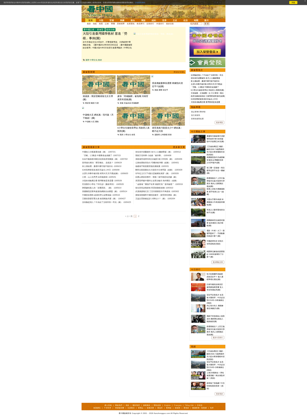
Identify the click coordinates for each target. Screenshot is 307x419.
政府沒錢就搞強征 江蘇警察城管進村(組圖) (208, 96)
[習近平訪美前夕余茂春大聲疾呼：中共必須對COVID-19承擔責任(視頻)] (198, 295)
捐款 (127, 405)
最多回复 (170, 24)
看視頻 (186, 408)
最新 (89, 24)
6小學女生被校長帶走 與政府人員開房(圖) (207, 90)
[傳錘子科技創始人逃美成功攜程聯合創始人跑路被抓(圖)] (198, 316)
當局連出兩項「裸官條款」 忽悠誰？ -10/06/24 (102, 163)
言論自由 (127, 103)
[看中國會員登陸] (207, 62)
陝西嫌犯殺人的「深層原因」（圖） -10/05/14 (101, 188)
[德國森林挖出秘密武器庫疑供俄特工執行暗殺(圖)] (198, 220)
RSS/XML (179, 72)
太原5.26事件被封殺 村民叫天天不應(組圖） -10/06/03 (105, 173)
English (167, 405)
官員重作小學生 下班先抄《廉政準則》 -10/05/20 (103, 184)
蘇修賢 (100, 29)
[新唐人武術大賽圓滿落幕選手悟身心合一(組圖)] (198, 189)
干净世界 (107, 408)
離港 (93, 103)
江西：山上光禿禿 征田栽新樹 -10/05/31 (99, 177)
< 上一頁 (129, 216)
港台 (133, 20)
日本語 (199, 405)
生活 (185, 20)
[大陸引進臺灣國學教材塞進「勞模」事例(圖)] (153, 34)
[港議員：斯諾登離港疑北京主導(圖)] (99, 77)
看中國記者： (89, 29)
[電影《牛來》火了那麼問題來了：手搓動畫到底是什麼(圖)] (198, 231)
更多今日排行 (218, 337)
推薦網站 (97, 408)
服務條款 (146, 405)
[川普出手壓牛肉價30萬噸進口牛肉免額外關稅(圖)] (198, 199)
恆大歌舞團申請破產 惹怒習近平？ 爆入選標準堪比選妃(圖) (215, 276)
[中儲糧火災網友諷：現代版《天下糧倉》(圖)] (99, 108)
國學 (87, 60)
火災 (93, 122)
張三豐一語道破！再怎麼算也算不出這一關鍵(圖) (216, 170)
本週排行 (160, 24)
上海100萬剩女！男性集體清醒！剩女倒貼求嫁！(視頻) (216, 375)
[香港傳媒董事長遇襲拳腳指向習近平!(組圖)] (168, 77)
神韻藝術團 (119, 408)
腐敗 (97, 122)
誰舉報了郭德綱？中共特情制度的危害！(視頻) (216, 386)
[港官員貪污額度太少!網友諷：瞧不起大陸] (168, 108)
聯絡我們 (118, 405)
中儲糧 (88, 122)
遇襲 (160, 90)
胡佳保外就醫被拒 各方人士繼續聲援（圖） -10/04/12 (158, 152)
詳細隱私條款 (140, 2)
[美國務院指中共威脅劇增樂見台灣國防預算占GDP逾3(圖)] (198, 157)
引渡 (97, 103)
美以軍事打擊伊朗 (198, 112)
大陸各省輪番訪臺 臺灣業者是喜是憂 (205, 102)
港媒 (156, 90)
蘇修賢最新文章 (91, 147)
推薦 (101, 24)
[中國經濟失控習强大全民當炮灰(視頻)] (198, 241)
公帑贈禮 (164, 135)
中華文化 (94, 60)
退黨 (121, 103)
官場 (111, 20)
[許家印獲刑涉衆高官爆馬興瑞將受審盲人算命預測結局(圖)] (198, 284)
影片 (206, 20)
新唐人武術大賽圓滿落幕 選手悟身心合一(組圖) (216, 191)
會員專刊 (140, 24)
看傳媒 (168, 408)
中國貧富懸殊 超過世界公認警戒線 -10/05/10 (101, 195)
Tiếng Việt (189, 405)
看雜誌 (140, 408)
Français (178, 405)
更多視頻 (219, 394)
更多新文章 (179, 147)
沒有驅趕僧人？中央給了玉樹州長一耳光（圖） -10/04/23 (106, 202)
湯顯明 (157, 135)
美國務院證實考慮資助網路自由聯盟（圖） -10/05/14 (104, 191)
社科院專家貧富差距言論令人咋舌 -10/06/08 (100, 170)
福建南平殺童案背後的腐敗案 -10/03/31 (152, 166)
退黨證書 (150, 408)
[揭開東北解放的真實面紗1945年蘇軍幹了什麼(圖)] (198, 251)
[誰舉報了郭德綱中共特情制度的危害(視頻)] (198, 383)
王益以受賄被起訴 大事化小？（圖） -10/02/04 (155, 199)
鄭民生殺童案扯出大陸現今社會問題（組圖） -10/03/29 (158, 170)
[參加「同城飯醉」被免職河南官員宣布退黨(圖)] (133, 77)
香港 (170, 135)
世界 (164, 20)
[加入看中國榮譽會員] (207, 28)
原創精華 (121, 24)
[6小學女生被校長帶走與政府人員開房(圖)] (133, 108)
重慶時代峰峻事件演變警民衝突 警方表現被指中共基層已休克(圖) (216, 138)
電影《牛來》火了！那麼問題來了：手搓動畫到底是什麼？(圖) (216, 233)
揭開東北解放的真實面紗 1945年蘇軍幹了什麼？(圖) (216, 254)
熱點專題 (196, 107)
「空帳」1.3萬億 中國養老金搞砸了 (205, 87)
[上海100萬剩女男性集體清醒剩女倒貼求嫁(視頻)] (198, 373)
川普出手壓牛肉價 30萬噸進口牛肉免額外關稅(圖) (216, 202)
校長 (133, 135)
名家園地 (130, 24)
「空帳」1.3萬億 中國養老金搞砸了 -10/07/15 (101, 155)
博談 (143, 20)
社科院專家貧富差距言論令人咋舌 (204, 99)
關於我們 (136, 405)
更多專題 (219, 122)
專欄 (113, 24)
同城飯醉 (135, 103)
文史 (175, 20)
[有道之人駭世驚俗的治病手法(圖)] (198, 210)
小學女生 (127, 135)
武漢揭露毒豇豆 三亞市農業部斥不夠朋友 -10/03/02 (157, 191)
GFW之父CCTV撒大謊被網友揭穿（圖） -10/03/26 (157, 173)
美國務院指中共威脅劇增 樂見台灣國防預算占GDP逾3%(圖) (216, 160)
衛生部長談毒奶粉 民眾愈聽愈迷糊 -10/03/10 (154, 188)
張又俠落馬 (195, 115)
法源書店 (131, 408)
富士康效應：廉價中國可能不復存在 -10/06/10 (101, 166)
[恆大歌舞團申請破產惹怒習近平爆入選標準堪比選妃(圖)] (198, 274)
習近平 (165, 90)
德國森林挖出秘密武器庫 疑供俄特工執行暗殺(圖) (216, 223)
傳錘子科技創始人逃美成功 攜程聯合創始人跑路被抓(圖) (216, 318)
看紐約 (160, 408)
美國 (122, 20)
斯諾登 (88, 103)
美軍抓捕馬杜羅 (197, 119)
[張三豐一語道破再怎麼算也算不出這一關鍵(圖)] (198, 168)
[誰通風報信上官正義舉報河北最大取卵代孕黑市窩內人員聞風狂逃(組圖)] (198, 178)
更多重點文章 (218, 262)
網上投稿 (108, 405)
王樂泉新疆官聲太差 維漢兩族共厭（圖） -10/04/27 (104, 199)
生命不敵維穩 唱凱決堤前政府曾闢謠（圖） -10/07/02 (105, 159)
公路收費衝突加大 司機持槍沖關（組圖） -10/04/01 (157, 163)
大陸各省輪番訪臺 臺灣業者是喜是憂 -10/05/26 (102, 181)
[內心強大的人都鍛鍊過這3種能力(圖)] (198, 306)
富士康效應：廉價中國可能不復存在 (205, 81)
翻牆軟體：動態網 (199, 408)
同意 (293, 2)
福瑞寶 (177, 408)
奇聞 (196, 20)
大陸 (101, 20)
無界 (212, 408)
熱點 (95, 24)
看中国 (101, 11)
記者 (107, 24)
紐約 (154, 20)
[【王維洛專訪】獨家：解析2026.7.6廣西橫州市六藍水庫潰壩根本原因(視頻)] (198, 146)
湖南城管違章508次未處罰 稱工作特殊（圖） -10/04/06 (158, 159)
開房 (121, 135)
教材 (100, 60)
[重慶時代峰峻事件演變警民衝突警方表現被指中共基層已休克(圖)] (198, 136)
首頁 (90, 20)
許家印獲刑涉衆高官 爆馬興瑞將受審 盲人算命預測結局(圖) (215, 287)
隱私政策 (157, 405)
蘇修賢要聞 (89, 72)
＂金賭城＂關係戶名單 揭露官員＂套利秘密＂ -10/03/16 (159, 184)
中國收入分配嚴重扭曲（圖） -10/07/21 (99, 152)
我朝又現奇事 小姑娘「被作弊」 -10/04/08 (153, 155)
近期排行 (150, 24)
